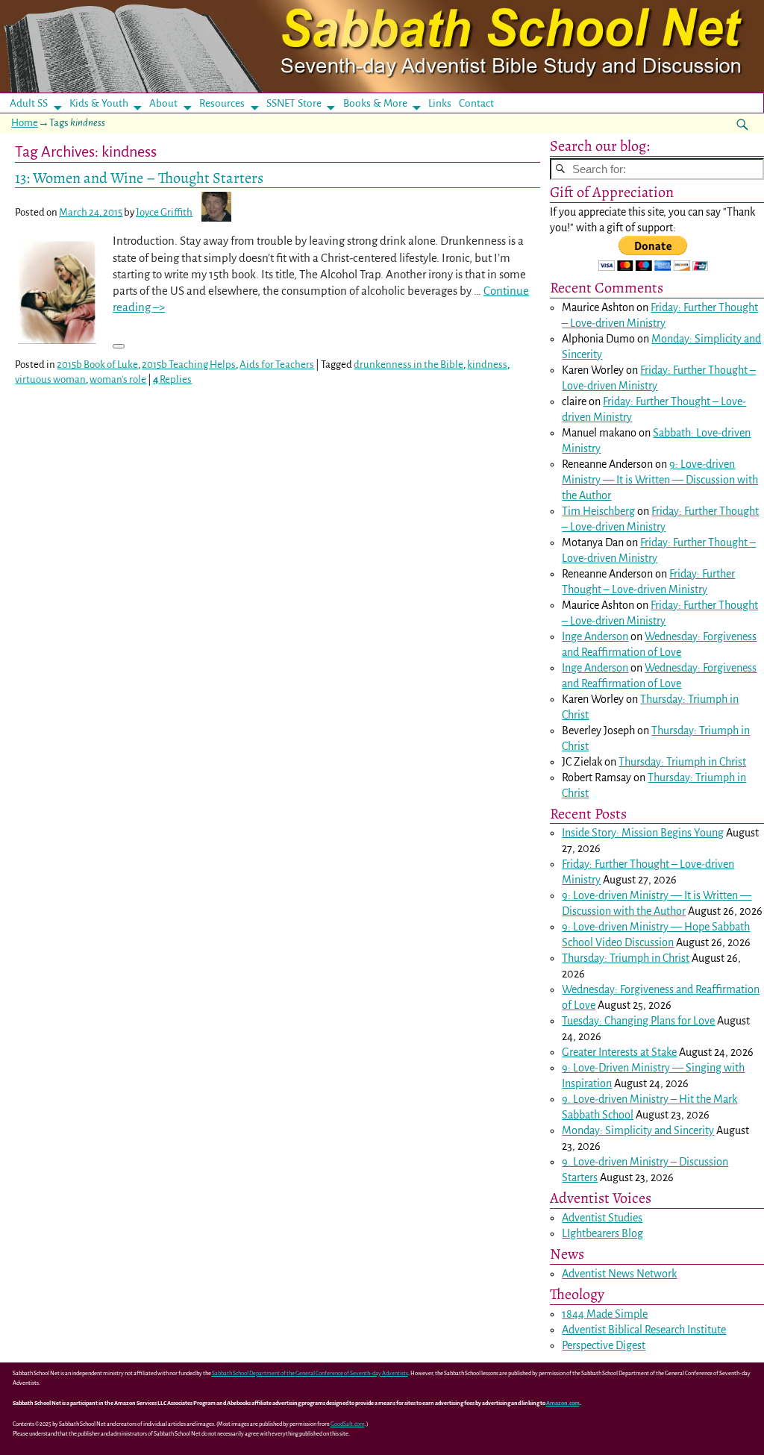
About (163, 103)
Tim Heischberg (598, 511)
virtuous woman (50, 379)
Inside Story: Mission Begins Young (643, 833)
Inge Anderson (595, 636)
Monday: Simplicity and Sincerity (638, 1130)
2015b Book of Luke (97, 364)
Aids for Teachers (276, 364)
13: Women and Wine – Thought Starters (139, 177)
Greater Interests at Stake (619, 1052)
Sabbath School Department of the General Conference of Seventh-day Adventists (310, 1373)
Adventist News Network (619, 1274)
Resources (222, 103)
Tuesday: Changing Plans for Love (638, 1021)
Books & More (375, 103)
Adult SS (29, 103)
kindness (487, 364)
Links (444, 103)
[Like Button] (119, 346)
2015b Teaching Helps (189, 364)
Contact (476, 103)
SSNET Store (294, 103)
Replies (172, 379)
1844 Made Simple (605, 1314)
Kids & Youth (98, 103)
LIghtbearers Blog (602, 1233)
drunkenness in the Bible (408, 364)
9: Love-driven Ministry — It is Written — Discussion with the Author (660, 479)
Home (24, 122)
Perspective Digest (603, 1345)
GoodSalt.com (348, 1424)
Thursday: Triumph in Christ (682, 762)
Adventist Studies (602, 1218)
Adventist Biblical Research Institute (644, 1330)
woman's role (118, 379)
